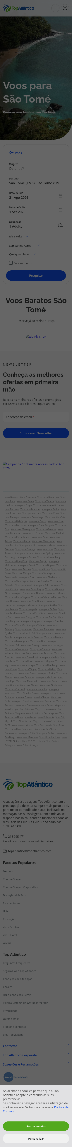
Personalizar (36, 1138)
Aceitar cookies (36, 1126)
